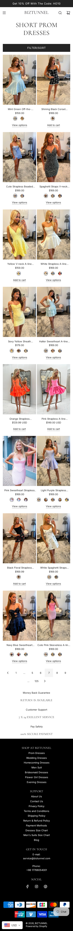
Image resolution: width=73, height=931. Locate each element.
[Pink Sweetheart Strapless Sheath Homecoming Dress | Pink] (12, 500)
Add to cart (53, 125)
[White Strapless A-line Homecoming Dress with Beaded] (53, 234)
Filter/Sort (36, 47)
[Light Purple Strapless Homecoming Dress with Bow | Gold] (60, 500)
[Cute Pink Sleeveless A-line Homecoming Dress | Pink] (46, 654)
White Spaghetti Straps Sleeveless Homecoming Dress (53, 568)
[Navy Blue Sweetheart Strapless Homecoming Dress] (19, 616)
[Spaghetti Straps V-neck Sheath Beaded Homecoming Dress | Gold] (60, 196)
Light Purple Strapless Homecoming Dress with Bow (53, 490)
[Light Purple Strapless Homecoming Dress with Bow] (53, 461)
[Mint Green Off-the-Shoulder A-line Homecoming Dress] (19, 80)
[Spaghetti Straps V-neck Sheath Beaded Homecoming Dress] (53, 157)
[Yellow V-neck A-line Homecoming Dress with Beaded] (19, 234)
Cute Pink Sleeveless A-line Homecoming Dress (53, 645)
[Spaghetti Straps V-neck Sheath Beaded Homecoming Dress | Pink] (53, 196)
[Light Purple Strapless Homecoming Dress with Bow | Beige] (53, 500)
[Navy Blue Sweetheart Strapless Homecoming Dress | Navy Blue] (12, 654)
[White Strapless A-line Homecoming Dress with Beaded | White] (46, 273)
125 (37, 681)
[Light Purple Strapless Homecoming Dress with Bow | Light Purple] (39, 500)
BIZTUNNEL (36, 12)
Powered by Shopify (36, 926)
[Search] (60, 13)
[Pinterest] (45, 886)
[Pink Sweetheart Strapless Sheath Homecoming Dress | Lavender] (19, 500)
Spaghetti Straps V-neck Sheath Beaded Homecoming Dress (53, 187)
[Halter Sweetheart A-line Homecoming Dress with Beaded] (53, 312)
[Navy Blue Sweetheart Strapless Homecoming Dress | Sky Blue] (26, 654)
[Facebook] (27, 886)
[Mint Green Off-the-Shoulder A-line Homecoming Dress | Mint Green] (15, 118)
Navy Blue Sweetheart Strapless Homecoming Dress (19, 645)
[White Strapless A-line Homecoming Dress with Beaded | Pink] (60, 273)
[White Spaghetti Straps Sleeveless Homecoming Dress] (53, 538)
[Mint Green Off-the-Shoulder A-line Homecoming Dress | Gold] (22, 118)
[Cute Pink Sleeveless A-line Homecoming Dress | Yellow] (53, 654)
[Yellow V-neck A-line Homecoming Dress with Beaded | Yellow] (19, 273)
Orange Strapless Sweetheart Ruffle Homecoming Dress (19, 419)
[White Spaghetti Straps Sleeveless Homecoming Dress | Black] (56, 577)
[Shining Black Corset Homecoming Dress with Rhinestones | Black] (53, 118)
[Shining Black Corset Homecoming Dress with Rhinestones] (53, 80)
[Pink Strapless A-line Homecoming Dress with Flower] (53, 389)
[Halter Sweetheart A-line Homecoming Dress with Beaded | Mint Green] (46, 351)
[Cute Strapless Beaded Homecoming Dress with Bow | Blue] (15, 196)
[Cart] (68, 13)
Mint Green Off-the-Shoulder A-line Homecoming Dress (19, 109)
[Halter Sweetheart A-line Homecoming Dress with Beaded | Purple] (53, 351)
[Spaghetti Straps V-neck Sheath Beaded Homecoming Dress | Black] (46, 196)
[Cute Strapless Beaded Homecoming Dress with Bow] (19, 157)
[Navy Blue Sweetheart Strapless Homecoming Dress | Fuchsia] (19, 654)
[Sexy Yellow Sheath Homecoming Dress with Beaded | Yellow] (12, 351)
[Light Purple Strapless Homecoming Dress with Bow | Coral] (46, 500)
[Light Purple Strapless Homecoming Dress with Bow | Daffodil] (67, 500)
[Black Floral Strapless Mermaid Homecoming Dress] (19, 538)
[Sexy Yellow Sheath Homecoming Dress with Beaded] (19, 312)
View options (19, 125)
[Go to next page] (45, 681)
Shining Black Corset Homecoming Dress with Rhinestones (53, 109)
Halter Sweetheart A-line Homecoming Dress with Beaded (53, 341)
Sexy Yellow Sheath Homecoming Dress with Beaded (19, 341)
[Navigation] (4, 13)
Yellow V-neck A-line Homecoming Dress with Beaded (19, 264)
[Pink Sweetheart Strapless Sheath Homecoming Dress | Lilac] (26, 500)
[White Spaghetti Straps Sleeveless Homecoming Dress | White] (49, 577)
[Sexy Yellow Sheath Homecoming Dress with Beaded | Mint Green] (26, 351)
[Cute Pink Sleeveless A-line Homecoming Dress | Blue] (60, 654)
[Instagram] (36, 886)
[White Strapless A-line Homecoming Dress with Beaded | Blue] (53, 273)
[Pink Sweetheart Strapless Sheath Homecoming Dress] (19, 461)
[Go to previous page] (8, 673)
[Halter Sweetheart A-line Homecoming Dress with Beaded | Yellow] (60, 351)
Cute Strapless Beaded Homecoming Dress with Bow (19, 187)
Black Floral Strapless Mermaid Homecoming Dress (19, 568)
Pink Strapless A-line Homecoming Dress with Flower (53, 419)
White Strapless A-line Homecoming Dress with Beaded (53, 264)
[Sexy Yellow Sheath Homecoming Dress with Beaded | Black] (19, 351)
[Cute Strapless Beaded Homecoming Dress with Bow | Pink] (22, 196)
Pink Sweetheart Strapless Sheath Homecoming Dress (19, 490)
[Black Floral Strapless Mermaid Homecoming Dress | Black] (19, 577)
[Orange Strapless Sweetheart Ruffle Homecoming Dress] (19, 389)
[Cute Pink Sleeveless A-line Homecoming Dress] (53, 616)
